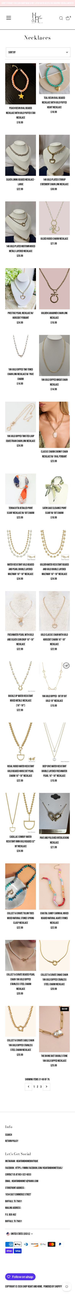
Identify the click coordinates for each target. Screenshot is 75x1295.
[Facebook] (7, 1268)
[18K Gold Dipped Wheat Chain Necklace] (54, 355)
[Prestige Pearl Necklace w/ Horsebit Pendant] (20, 288)
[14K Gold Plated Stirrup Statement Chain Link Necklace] (54, 155)
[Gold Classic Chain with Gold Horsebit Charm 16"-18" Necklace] (54, 611)
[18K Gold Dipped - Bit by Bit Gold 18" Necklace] (54, 676)
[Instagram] (11, 1268)
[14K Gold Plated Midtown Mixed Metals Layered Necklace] (20, 222)
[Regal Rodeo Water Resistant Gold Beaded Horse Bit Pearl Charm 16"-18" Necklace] (20, 742)
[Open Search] (61, 18)
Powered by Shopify (52, 1286)
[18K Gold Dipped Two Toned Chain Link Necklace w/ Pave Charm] (20, 350)
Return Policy (11, 1141)
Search (8, 1135)
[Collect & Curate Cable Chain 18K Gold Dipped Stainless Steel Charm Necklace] (20, 1021)
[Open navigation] (8, 18)
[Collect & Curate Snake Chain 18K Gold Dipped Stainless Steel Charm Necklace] (54, 955)
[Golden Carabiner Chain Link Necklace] (54, 288)
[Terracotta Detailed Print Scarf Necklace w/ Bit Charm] (20, 489)
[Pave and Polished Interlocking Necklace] (54, 813)
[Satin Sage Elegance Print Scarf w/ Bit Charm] (54, 489)
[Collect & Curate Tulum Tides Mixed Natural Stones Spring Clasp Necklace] (20, 886)
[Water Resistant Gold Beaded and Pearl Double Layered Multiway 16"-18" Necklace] (20, 545)
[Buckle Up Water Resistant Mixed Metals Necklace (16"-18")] (20, 676)
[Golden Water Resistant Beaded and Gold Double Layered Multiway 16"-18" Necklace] (54, 545)
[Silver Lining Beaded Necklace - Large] (20, 155)
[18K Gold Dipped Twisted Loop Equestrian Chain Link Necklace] (20, 417)
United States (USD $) (20, 1234)
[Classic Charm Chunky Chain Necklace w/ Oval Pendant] (54, 425)
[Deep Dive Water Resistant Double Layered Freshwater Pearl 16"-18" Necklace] (54, 742)
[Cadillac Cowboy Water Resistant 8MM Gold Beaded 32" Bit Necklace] (20, 813)
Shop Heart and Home (32, 1286)
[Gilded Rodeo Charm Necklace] (54, 218)
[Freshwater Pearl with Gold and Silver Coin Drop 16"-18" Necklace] (20, 611)
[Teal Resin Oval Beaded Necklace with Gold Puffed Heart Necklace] (54, 78)
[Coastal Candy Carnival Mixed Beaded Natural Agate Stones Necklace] (54, 886)
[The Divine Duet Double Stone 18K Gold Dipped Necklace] (54, 1029)
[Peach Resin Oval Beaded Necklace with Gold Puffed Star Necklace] (20, 83)
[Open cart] (68, 18)
